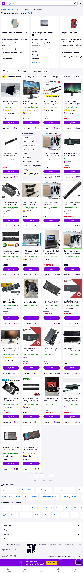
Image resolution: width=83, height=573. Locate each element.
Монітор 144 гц (27, 490)
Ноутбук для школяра (70, 497)
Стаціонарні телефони (10, 49)
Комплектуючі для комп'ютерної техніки (44, 50)
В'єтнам (67, 77)
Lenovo (16, 508)
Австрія (56, 77)
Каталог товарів (7, 9)
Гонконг (78, 77)
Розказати (51, 563)
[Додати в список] (18, 95)
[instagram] (11, 556)
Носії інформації (38, 55)
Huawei (14, 515)
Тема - (10, 545)
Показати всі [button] (36, 63)
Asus (25, 508)
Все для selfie (7, 59)
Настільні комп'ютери (40, 39)
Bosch (75, 515)
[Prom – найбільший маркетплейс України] (3, 3)
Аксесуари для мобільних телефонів (11, 44)
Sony (67, 508)
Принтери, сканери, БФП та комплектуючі (42, 44)
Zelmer (65, 515)
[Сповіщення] (80, 3)
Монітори (35, 59)
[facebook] (7, 556)
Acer (33, 508)
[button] (11, 122)
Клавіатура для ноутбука (64, 490)
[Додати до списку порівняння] (18, 91)
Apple (4, 515)
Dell (18, 9)
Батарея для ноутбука (50, 497)
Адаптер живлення (9, 490)
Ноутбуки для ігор (44, 490)
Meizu (55, 515)
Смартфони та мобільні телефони (14, 39)
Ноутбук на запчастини (11, 497)
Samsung (5, 508)
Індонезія (31, 77)
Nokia (47, 515)
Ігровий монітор (31, 497)
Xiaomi (58, 508)
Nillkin (37, 515)
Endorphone (26, 515)
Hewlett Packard (46, 508)
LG (75, 508)
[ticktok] (15, 556)
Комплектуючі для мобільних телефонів (13, 54)
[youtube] (3, 556)
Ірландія (44, 77)
